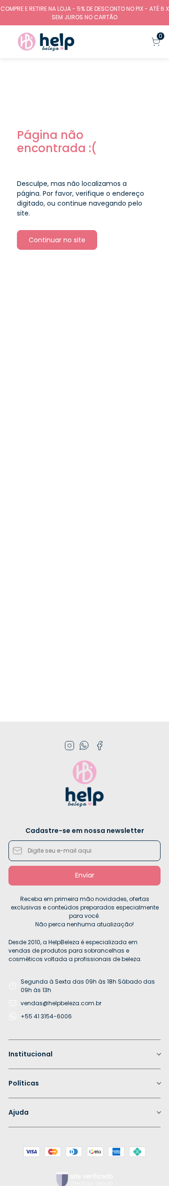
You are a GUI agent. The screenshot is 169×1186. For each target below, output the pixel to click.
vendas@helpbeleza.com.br (61, 1003)
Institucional (30, 1054)
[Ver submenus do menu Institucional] (158, 1054)
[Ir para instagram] (69, 745)
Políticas (23, 1083)
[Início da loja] (46, 41)
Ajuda (18, 1112)
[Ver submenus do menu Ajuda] (158, 1112)
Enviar (84, 875)
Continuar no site (57, 240)
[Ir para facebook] (99, 745)
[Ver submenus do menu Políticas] (158, 1083)
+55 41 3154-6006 (46, 1016)
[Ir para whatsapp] (84, 745)
